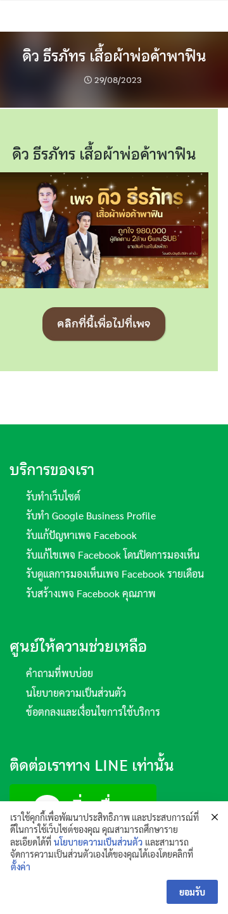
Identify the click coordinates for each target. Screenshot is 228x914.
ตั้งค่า (20, 866)
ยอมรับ (192, 892)
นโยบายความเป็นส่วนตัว (98, 841)
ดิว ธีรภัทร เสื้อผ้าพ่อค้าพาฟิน (114, 56)
